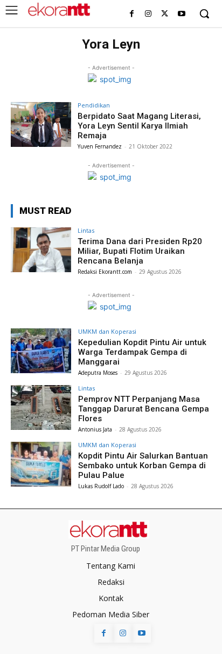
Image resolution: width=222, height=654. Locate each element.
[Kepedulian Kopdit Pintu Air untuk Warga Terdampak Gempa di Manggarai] (41, 351)
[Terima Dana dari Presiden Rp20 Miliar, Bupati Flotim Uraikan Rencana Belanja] (41, 250)
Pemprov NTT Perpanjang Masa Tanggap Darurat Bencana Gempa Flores (143, 408)
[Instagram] (148, 14)
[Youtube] (181, 14)
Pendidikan (94, 105)
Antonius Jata (95, 429)
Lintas (86, 230)
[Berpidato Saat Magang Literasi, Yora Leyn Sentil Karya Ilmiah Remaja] (41, 124)
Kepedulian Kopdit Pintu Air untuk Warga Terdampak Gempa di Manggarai (142, 352)
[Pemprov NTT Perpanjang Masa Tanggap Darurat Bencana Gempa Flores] (41, 407)
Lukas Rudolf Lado (101, 486)
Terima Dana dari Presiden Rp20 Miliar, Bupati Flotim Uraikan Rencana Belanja (140, 251)
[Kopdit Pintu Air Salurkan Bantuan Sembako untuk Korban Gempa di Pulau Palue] (41, 464)
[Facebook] (131, 14)
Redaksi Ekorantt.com (105, 271)
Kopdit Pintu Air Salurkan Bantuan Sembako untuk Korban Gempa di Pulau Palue (143, 465)
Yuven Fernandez (100, 146)
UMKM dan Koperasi (107, 331)
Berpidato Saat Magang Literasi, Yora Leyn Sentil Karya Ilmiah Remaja (139, 125)
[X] (164, 14)
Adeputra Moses (97, 372)
